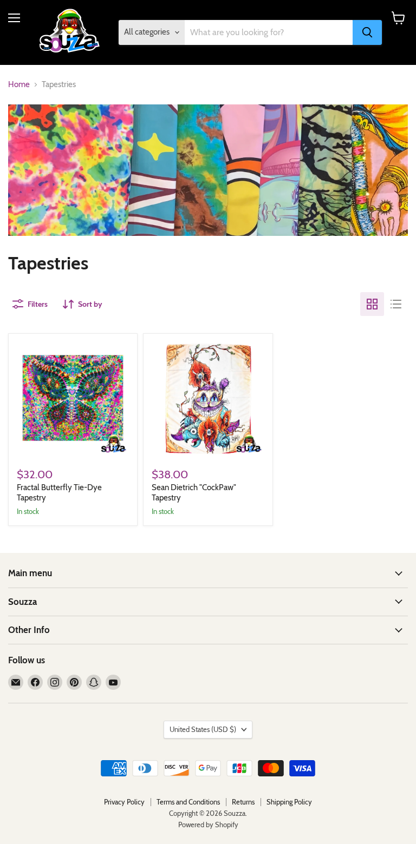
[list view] (396, 304)
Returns (243, 801)
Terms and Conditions (188, 801)
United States (203, 729)
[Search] (367, 32)
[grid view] (372, 304)
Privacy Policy (124, 801)
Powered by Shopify (208, 824)
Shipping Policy (289, 801)
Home (19, 84)
